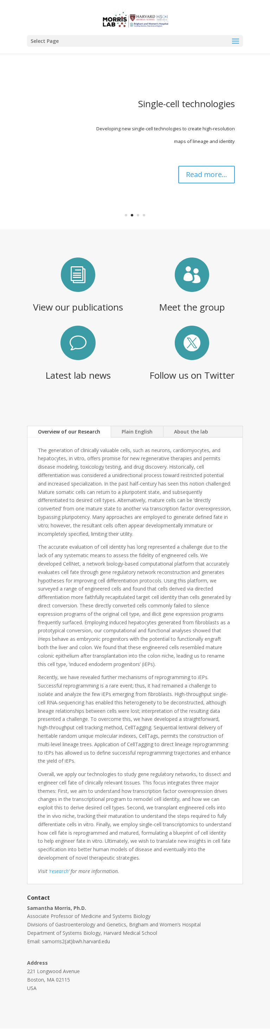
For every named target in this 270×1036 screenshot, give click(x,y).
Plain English (137, 431)
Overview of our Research (69, 431)
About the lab (191, 431)
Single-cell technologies (186, 103)
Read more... (206, 174)
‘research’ (59, 871)
